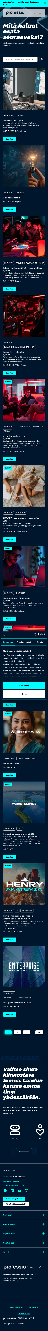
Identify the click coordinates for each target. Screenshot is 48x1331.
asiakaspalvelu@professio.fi (13, 1185)
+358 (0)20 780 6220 (11, 1181)
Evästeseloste (33, 1307)
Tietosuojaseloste (16, 1307)
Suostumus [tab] (8, 642)
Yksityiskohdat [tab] (24, 642)
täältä (17, 1281)
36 (37, 1032)
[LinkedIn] (12, 1191)
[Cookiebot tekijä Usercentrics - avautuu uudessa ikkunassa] (34, 635)
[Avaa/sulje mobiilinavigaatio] (40, 13)
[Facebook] (5, 1191)
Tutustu (6, 4)
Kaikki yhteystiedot (14, 1199)
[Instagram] (27, 1191)
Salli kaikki (24, 686)
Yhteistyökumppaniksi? (16, 1204)
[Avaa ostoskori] (35, 13)
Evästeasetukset (24, 1314)
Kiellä (24, 694)
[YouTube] (19, 1191)
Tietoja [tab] (40, 642)
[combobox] (20, 59)
